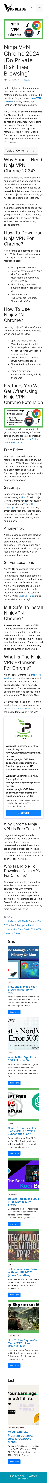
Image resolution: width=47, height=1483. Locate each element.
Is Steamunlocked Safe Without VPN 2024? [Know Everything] (22, 1272)
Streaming (13, 1194)
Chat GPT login (27, 596)
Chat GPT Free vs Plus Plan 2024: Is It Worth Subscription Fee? (22, 1131)
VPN (23, 497)
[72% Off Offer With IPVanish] (23, 729)
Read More (14, 1012)
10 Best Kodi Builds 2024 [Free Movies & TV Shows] (23, 1201)
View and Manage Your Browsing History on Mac (22, 989)
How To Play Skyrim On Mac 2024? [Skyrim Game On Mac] (22, 1343)
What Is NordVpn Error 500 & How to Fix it (22, 1059)
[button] (32, 8)
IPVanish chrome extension (18, 708)
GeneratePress (24, 1478)
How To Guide (14, 1336)
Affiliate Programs (16, 1428)
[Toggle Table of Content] (32, 151)
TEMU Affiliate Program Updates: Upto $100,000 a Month (20, 1437)
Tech (11, 1124)
